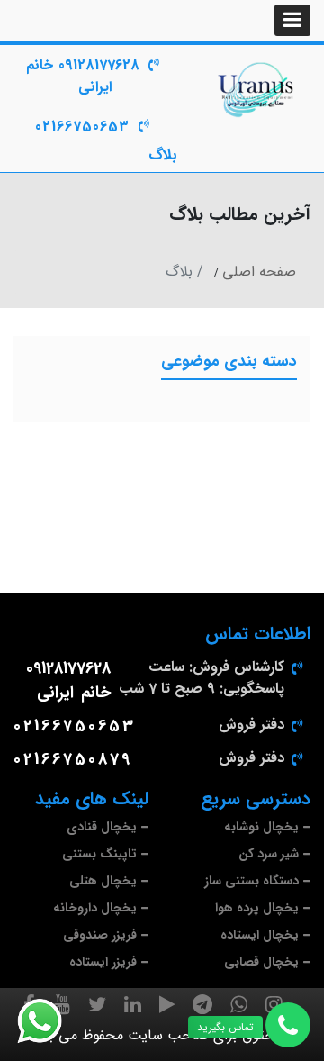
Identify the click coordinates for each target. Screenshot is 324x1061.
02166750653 (82, 126)
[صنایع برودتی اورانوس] (256, 90)
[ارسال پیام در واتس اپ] (50, 1021)
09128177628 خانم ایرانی (83, 76)
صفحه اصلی (259, 271)
